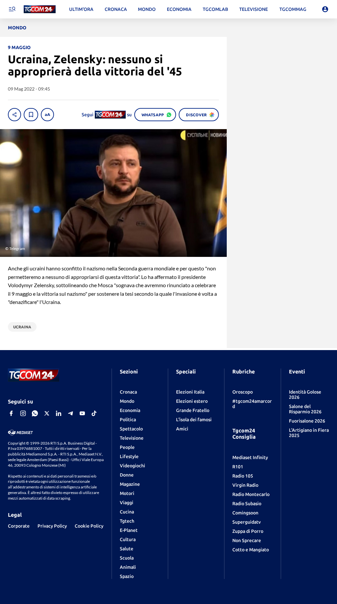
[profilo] (325, 9)
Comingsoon (245, 512)
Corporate (19, 526)
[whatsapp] (35, 413)
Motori (127, 493)
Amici (182, 428)
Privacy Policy (52, 526)
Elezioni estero (192, 401)
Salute (126, 548)
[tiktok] (94, 413)
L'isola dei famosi (194, 419)
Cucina (127, 511)
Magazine (130, 484)
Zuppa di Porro (247, 531)
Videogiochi (132, 465)
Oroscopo (242, 392)
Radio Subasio (246, 503)
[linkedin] (58, 413)
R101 (237, 466)
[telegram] (70, 413)
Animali (128, 567)
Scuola (127, 558)
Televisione (131, 438)
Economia (130, 410)
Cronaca (128, 392)
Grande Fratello (192, 410)
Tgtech (127, 521)
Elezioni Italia (190, 392)
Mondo (127, 401)
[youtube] (82, 413)
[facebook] (11, 413)
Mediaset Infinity (250, 457)
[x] (46, 413)
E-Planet (129, 530)
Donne (127, 475)
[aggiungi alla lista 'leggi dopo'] (31, 114)
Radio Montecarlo (251, 494)
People (127, 447)
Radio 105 (242, 476)
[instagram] (23, 413)
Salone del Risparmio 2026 (305, 409)
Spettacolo (131, 428)
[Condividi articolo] (14, 114)
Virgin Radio (245, 485)
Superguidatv (246, 522)
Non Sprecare (246, 540)
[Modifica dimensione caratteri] (47, 114)
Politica (128, 419)
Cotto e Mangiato (250, 549)
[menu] (12, 9)
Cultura (128, 539)
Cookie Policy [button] (89, 526)
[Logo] (40, 9)
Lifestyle (129, 456)
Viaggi (126, 502)
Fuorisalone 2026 (307, 421)
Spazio (127, 576)
